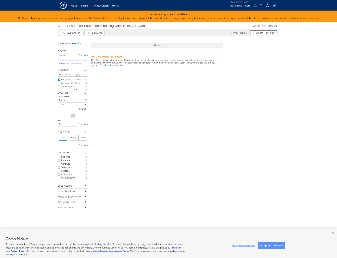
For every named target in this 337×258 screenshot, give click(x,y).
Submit (82, 109)
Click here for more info (111, 65)
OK (333, 233)
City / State (63, 96)
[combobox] (73, 105)
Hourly (73, 137)
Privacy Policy (18, 251)
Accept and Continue (271, 245)
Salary (83, 137)
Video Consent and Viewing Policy (110, 251)
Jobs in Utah (259, 26)
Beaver (273, 26)
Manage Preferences (243, 245)
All (63, 137)
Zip (59, 120)
